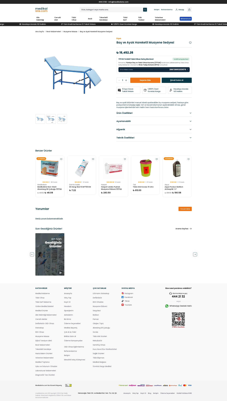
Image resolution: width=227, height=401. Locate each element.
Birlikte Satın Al (70, 336)
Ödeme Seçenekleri (72, 323)
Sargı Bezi (97, 310)
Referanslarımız (167, 10)
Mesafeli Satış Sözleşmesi (74, 359)
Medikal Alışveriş (70, 328)
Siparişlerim (69, 310)
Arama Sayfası (182, 228)
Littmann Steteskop (101, 293)
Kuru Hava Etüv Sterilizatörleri (105, 349)
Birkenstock (186, 19)
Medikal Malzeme (42, 293)
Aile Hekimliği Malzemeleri (45, 315)
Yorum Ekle (185, 209)
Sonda (95, 332)
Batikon (96, 315)
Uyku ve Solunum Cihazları (46, 366)
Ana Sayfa (39, 31)
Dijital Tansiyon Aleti (43, 340)
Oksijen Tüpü (98, 323)
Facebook (129, 297)
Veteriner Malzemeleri (160, 18)
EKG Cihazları (98, 302)
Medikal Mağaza (99, 362)
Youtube (128, 305)
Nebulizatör (97, 340)
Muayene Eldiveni (100, 306)
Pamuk (96, 319)
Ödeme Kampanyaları (73, 340)
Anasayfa (68, 293)
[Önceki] (32, 254)
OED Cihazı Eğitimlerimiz (74, 347)
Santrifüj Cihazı (99, 345)
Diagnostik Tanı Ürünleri (45, 375)
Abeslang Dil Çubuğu (101, 328)
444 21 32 (178, 296)
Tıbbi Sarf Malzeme (43, 302)
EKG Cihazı (39, 332)
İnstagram (129, 293)
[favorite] (61, 159)
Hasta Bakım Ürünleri (43, 353)
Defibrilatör (97, 298)
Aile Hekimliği (40, 18)
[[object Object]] (189, 9)
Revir (90, 19)
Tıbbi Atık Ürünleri (100, 336)
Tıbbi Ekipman (98, 358)
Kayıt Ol (67, 302)
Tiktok (127, 301)
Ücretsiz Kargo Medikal (102, 366)
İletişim (156, 10)
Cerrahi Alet (57, 18)
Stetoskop (39, 328)
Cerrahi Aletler (41, 319)
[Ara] (145, 10)
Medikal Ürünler (41, 310)
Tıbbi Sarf (125, 18)
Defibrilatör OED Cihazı (44, 323)
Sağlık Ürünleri (98, 353)
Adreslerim (68, 315)
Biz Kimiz (67, 319)
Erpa (118, 38)
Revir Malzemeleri (53, 31)
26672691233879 (178, 69)
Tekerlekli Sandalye (103, 18)
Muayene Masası (70, 31)
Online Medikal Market (44, 306)
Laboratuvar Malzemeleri (45, 370)
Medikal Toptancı (42, 362)
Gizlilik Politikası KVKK (184, 393)
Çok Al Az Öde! (70, 332)
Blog (149, 393)
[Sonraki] (195, 254)
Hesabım (67, 306)
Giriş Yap (67, 298)
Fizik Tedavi (141, 18)
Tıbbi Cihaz (74, 18)
